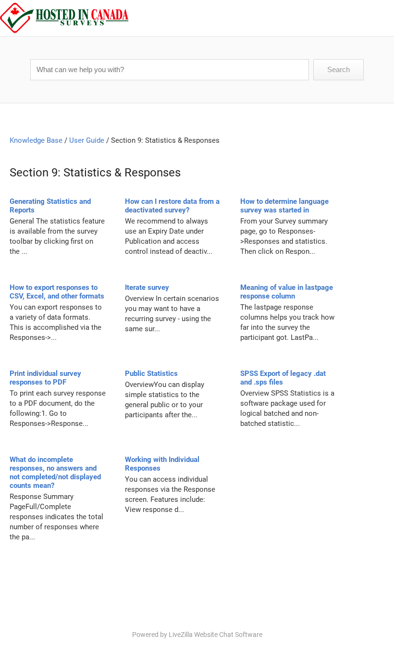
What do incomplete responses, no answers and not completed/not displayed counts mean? (55, 472)
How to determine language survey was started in (284, 205)
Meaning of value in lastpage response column (286, 291)
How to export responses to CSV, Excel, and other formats (57, 291)
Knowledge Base (36, 140)
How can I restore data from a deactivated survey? (172, 205)
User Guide (86, 140)
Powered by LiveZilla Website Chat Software (197, 634)
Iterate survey (147, 287)
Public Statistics (151, 373)
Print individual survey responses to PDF (45, 377)
